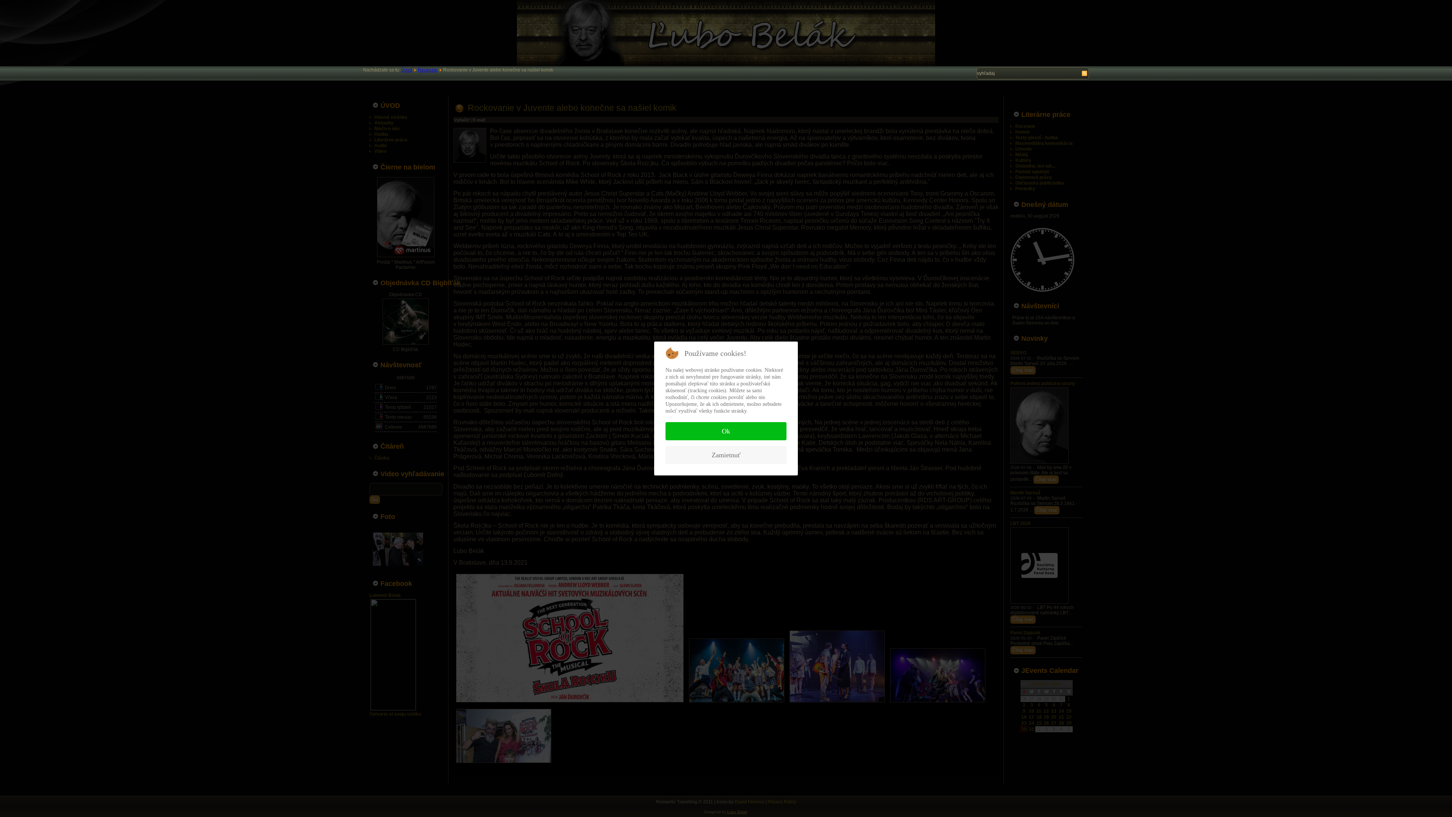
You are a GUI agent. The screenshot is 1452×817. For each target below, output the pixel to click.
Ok (726, 431)
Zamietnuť (726, 455)
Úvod (406, 70)
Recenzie (427, 70)
